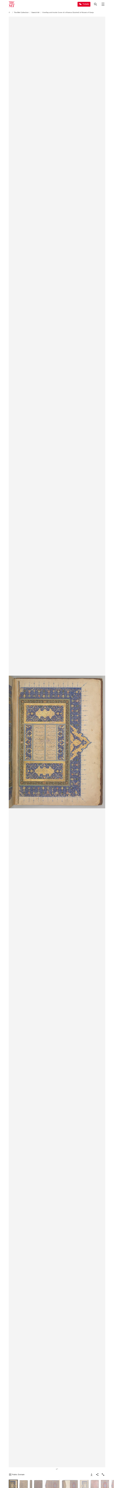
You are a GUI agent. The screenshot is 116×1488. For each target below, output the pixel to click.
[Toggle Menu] (103, 4)
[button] (57, 742)
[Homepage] (11, 4)
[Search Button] (95, 4)
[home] (10, 12)
